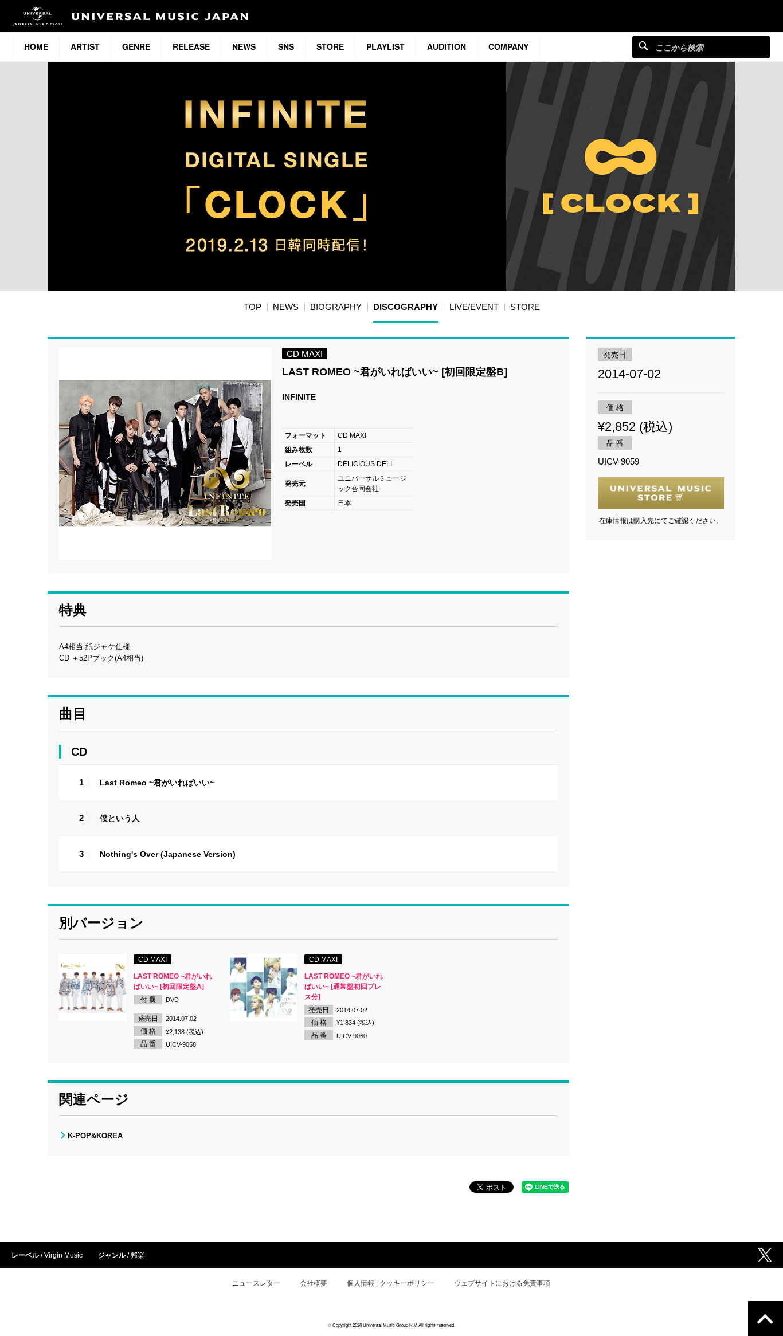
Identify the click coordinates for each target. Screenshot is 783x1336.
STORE (330, 46)
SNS (286, 46)
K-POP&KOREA (95, 1135)
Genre (136, 46)
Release (191, 46)
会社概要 (313, 1283)
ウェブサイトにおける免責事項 (502, 1283)
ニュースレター (256, 1283)
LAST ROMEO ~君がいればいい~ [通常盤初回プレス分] (343, 986)
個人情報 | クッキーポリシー (390, 1283)
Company (508, 46)
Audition (446, 46)
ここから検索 (643, 45)
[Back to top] (765, 1318)
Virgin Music (63, 1255)
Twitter (765, 1255)
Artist (85, 46)
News (244, 46)
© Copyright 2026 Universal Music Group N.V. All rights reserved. (391, 1325)
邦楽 (137, 1255)
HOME (36, 46)
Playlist (385, 46)
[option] (165, 454)
